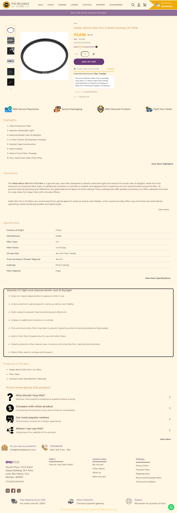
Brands (139, 490)
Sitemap (139, 485)
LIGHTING (87, 5)
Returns (96, 480)
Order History (99, 468)
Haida (75, 23)
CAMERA (62, 5)
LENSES (74, 5)
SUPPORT (100, 5)
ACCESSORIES (115, 5)
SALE (40, 5)
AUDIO (50, 5)
